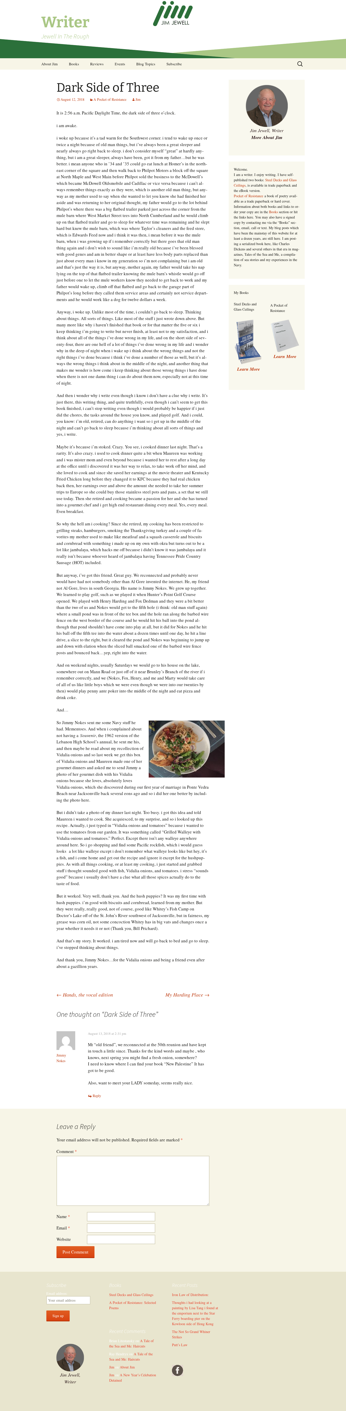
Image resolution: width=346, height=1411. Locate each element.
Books (74, 63)
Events (120, 63)
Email (63, 1228)
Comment (66, 1151)
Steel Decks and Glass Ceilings (131, 1294)
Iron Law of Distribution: (190, 1294)
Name (63, 1216)
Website (63, 1239)
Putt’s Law (179, 1344)
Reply (97, 1095)
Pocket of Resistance (248, 195)
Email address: (56, 1293)
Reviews (97, 63)
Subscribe (174, 63)
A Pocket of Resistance (109, 99)
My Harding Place (187, 994)
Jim (138, 99)
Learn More (285, 356)
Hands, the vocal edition (84, 994)
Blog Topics (145, 63)
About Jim (49, 63)
